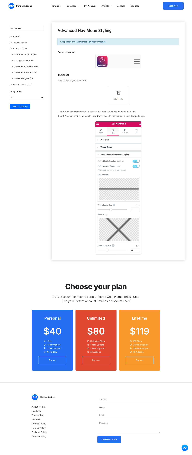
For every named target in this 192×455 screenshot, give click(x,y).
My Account (90, 6)
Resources (71, 6)
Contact (121, 6)
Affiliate (105, 6)
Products (134, 6)
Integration (16, 91)
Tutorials (56, 6)
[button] (137, 61)
